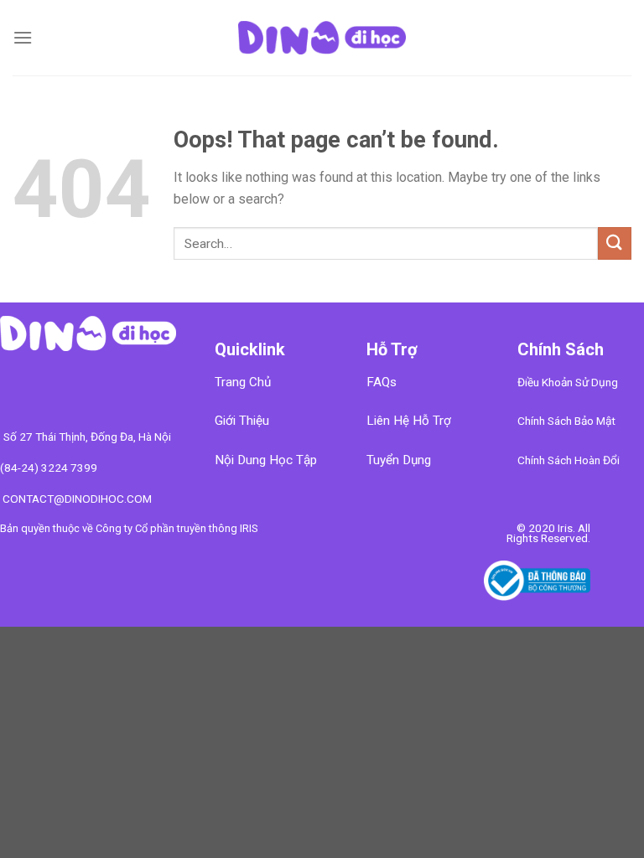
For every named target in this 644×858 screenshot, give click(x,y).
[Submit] (614, 243)
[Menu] (23, 37)
